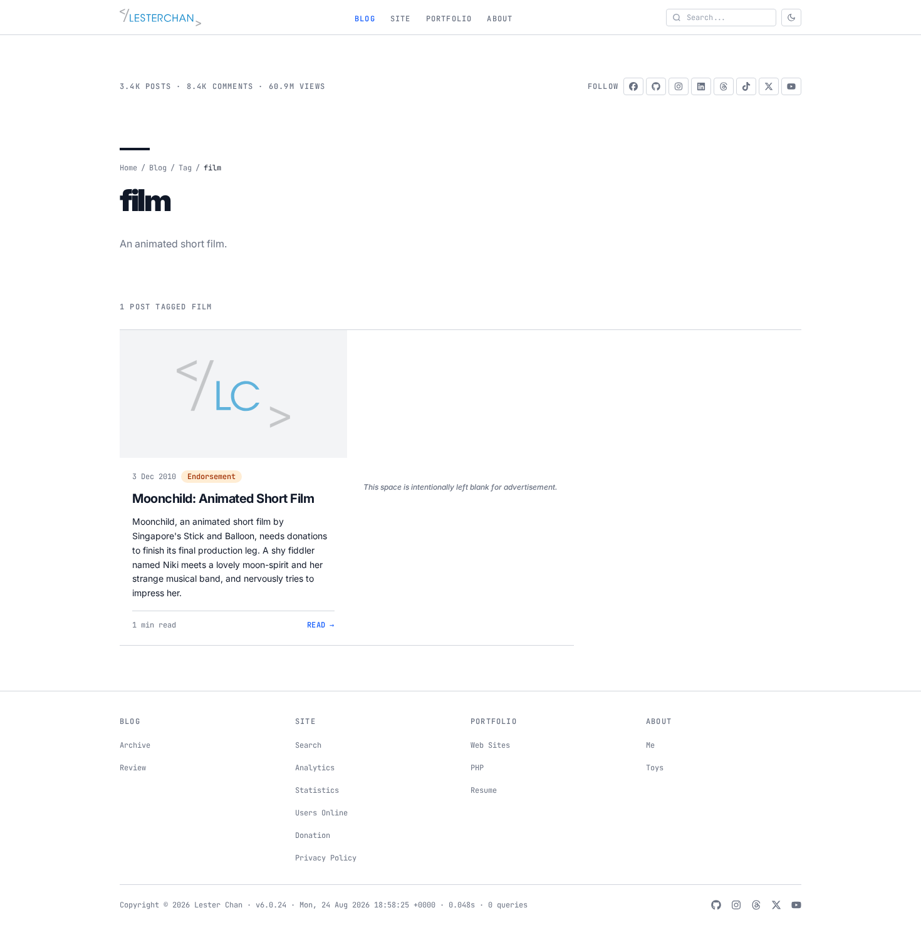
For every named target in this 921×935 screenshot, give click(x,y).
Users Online (321, 813)
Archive (135, 745)
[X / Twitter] (769, 86)
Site (400, 19)
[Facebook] (633, 86)
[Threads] (724, 86)
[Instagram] (679, 86)
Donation (312, 835)
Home (128, 168)
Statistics (317, 790)
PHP (477, 768)
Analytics (315, 768)
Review (133, 768)
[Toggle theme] (791, 17)
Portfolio (449, 19)
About (500, 19)
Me (650, 745)
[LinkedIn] (701, 86)
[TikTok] (746, 86)
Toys (654, 768)
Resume (484, 790)
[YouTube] (791, 86)
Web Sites (490, 745)
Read (321, 625)
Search (308, 745)
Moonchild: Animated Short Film (223, 498)
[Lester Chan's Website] (160, 17)
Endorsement (211, 477)
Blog (365, 19)
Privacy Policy (325, 858)
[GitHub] (656, 86)
